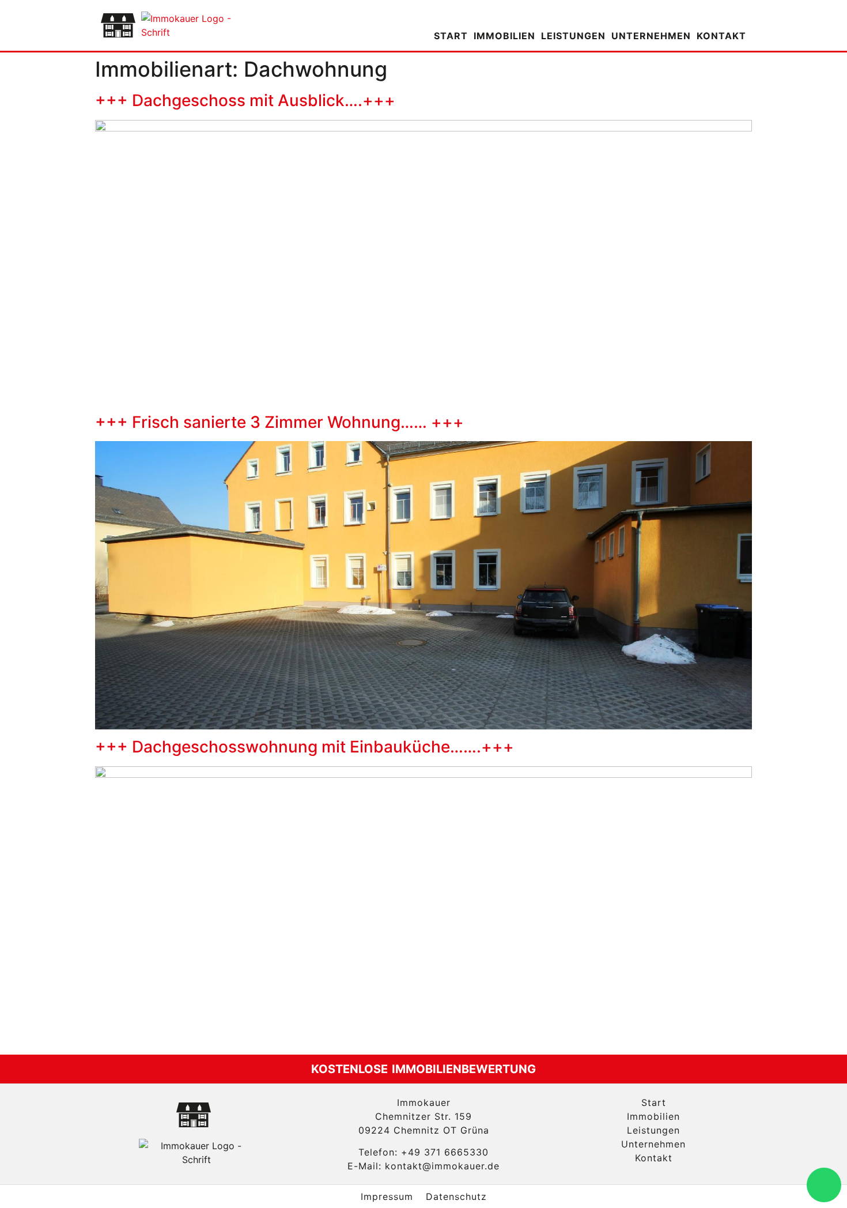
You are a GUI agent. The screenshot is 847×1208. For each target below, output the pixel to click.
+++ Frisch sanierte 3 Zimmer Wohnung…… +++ (279, 422)
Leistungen (573, 35)
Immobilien (504, 35)
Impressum (387, 1196)
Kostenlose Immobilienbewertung (423, 1069)
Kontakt (721, 35)
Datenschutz (456, 1196)
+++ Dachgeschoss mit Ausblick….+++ (245, 100)
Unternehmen (651, 35)
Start (451, 35)
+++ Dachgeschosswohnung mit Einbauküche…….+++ (304, 747)
